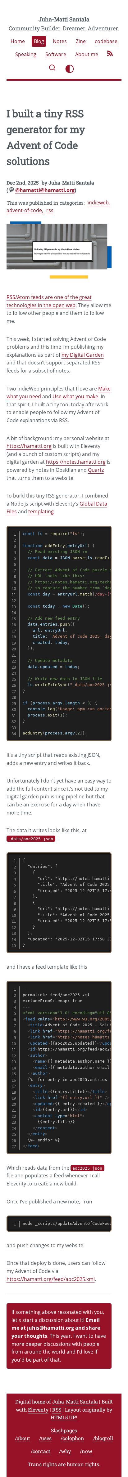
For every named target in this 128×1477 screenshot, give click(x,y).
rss (49, 210)
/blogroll (103, 1438)
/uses (45, 1438)
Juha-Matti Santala (64, 19)
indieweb (98, 202)
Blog (39, 41)
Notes (60, 41)
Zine (81, 41)
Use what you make (75, 396)
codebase (106, 41)
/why (65, 1451)
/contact (40, 1451)
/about (22, 1438)
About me (86, 54)
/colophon (72, 1438)
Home (18, 41)
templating (41, 511)
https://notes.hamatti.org (76, 461)
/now (86, 1451)
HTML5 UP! (64, 1417)
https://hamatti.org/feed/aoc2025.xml (51, 1279)
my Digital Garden (83, 354)
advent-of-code (24, 210)
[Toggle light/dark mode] (69, 69)
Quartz (96, 469)
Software (55, 54)
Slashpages (64, 1430)
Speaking (25, 54)
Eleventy (38, 1409)
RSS (56, 1409)
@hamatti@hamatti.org (45, 190)
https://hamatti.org (29, 446)
